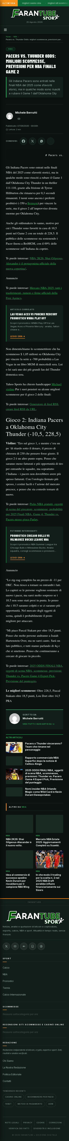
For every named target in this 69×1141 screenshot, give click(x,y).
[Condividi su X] (32, 141)
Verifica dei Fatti (19, 1128)
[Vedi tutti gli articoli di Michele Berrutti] (9, 116)
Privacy (27, 1122)
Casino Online (13, 1097)
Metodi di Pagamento (30, 1104)
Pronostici (8, 981)
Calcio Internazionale (14, 994)
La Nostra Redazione (14, 1067)
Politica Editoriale (12, 1074)
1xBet (8, 1104)
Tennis (6, 987)
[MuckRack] (32, 946)
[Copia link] (50, 141)
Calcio (6, 967)
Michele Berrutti (26, 112)
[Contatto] (19, 118)
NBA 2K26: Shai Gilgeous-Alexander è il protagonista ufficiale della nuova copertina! (34, 263)
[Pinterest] (41, 946)
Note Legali (12, 1122)
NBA (5, 974)
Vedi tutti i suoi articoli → (39, 724)
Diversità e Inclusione (46, 1128)
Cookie (41, 1122)
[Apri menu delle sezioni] (5, 29)
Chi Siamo (8, 1060)
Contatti (7, 1081)
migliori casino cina (31, 3)
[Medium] (23, 946)
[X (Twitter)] (6, 946)
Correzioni (55, 1122)
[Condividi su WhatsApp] (41, 141)
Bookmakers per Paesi (41, 1097)
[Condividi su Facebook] (23, 141)
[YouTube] (15, 946)
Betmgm (32, 203)
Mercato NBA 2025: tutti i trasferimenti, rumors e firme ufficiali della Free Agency (34, 293)
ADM (50, 1104)
